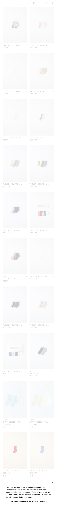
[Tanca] (52, 482)
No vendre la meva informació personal (29, 501)
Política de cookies (26, 497)
